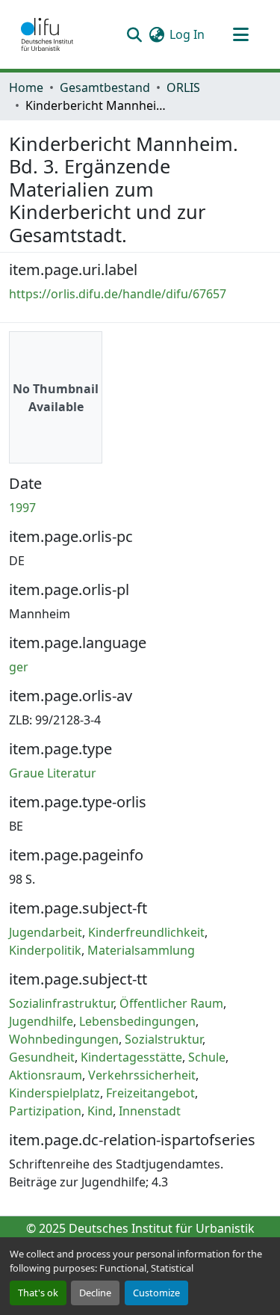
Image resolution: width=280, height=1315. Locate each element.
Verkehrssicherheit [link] (142, 1075)
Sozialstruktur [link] (163, 1039)
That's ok (38, 1292)
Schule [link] (206, 1057)
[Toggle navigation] (240, 34)
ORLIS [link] (183, 87)
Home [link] (26, 87)
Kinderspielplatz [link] (54, 1093)
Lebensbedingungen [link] (137, 1021)
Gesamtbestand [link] (105, 87)
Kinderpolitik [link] (45, 950)
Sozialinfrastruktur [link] (61, 1003)
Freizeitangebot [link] (150, 1093)
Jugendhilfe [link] (41, 1021)
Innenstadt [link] (150, 1111)
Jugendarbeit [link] (45, 932)
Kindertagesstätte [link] (131, 1057)
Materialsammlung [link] (141, 950)
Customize (156, 1292)
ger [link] (18, 667)
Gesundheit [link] (42, 1057)
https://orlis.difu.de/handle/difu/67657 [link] (117, 294)
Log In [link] (187, 34)
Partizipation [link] (45, 1111)
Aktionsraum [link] (45, 1075)
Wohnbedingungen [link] (64, 1039)
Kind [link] (100, 1111)
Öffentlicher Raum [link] (171, 1003)
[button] (47, 34)
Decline (95, 1292)
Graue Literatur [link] (52, 773)
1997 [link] (22, 507)
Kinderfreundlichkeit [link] (146, 932)
